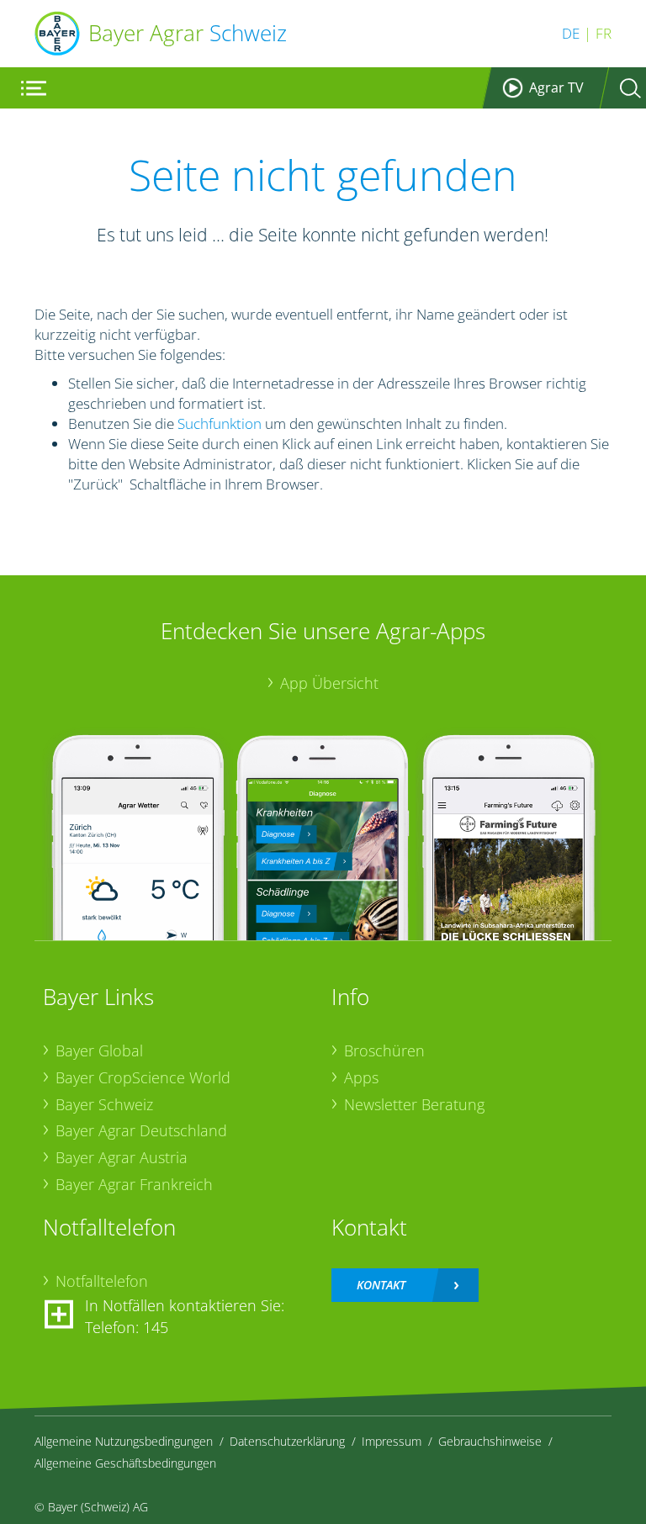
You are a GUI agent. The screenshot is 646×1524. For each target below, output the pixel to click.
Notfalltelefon (102, 1281)
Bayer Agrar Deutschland (141, 1130)
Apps (361, 1077)
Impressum (391, 1441)
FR (604, 33)
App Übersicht (329, 683)
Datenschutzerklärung (287, 1441)
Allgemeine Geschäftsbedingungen (125, 1463)
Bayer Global (99, 1050)
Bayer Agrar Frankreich (134, 1184)
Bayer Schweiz (104, 1104)
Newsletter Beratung (414, 1104)
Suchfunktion (219, 423)
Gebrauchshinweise (490, 1441)
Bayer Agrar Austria (122, 1157)
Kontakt (381, 1285)
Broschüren (384, 1050)
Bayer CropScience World (143, 1077)
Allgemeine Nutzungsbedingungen (123, 1441)
